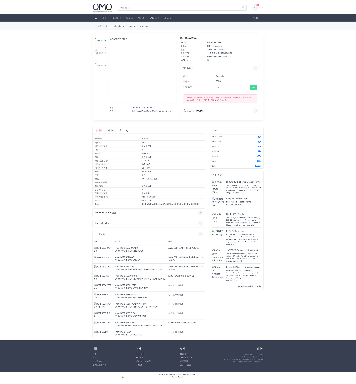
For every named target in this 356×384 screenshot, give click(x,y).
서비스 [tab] (111, 130)
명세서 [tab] (98, 130)
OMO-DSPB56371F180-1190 (133, 316)
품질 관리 (184, 354)
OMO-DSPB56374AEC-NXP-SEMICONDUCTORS (142, 325)
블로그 (129, 18)
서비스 (141, 18)
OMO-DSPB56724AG (130, 260)
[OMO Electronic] (102, 7)
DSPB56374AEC (127, 322)
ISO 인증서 (140, 357)
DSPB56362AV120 (128, 294)
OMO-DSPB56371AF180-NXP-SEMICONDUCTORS (143, 279)
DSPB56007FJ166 (128, 285)
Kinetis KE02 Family (235, 214)
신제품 (139, 365)
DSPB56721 (216, 142)
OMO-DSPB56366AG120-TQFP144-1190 (139, 307)
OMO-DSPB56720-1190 (131, 335)
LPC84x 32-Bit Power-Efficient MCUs (243, 182)
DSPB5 (215, 156)
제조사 (95, 357)
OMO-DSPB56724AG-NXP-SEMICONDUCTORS (141, 269)
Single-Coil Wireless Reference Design (243, 267)
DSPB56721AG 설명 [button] (105, 212)
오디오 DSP (144, 26)
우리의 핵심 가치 (143, 361)
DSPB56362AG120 (129, 248)
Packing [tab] (124, 130)
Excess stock (186, 365)
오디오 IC (132, 26)
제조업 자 (116, 18)
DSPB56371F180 (128, 313)
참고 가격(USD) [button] (195, 110)
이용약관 (184, 361)
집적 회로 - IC (119, 26)
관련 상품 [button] (100, 234)
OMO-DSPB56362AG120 (132, 251)
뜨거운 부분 (97, 361)
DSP (213, 166)
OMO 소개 (154, 18)
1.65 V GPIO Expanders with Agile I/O (242, 250)
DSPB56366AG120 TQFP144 (133, 304)
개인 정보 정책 (186, 357)
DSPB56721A (217, 137)
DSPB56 (215, 151)
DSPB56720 (126, 332)
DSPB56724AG (127, 257)
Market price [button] (102, 223)
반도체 (107, 26)
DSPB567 (215, 147)
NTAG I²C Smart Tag (235, 231)
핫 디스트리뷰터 (99, 365)
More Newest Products (249, 286)
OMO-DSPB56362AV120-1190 (134, 297)
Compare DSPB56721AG (237, 198)
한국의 (256, 18)
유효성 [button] (190, 68)
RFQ (253, 87)
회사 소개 (140, 354)
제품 (104, 18)
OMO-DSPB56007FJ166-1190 (134, 288)
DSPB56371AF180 (128, 276)
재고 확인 (169, 18)
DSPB (214, 161)
